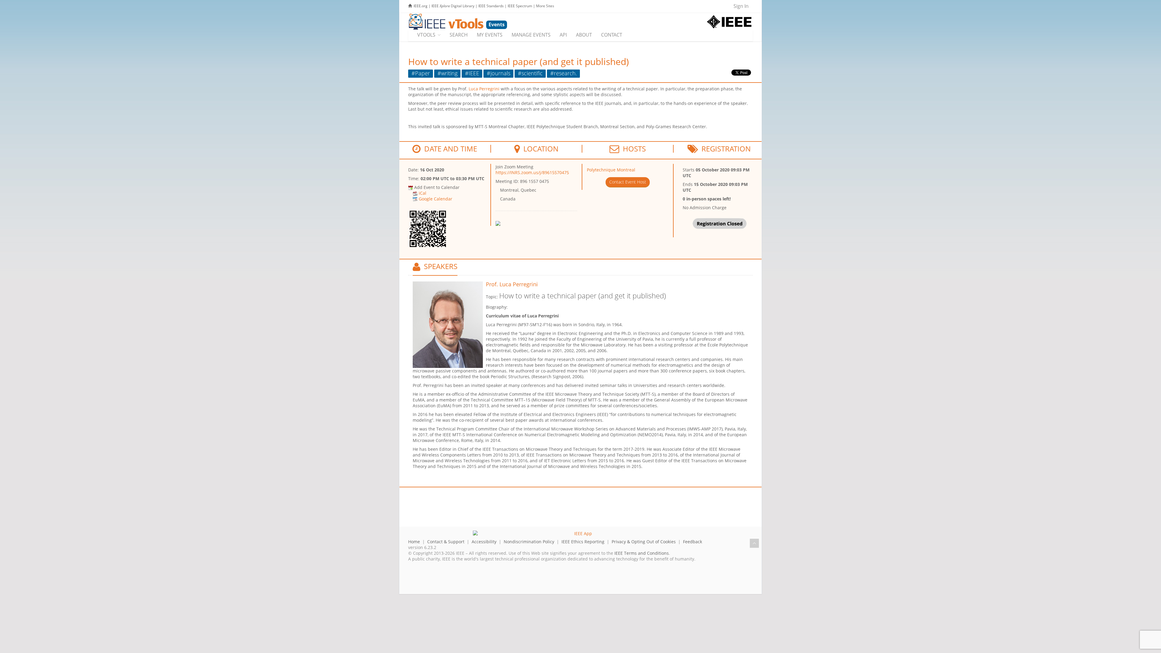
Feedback (692, 541)
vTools (426, 34)
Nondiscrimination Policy (529, 541)
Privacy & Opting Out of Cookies (644, 541)
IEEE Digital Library (452, 5)
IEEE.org (421, 5)
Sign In (741, 6)
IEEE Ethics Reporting (582, 541)
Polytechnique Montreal (611, 170)
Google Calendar (435, 199)
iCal (422, 193)
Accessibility (484, 541)
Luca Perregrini (484, 89)
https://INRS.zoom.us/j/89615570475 (532, 172)
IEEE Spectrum (520, 5)
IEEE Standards (491, 5)
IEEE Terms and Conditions (641, 553)
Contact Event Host (627, 182)
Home (414, 541)
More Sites (545, 5)
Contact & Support (445, 541)
